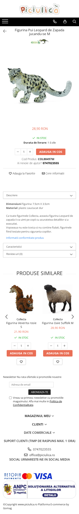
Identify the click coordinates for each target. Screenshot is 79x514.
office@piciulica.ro (42, 455)
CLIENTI (38, 424)
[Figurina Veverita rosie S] (21, 299)
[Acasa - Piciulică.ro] (39, 9)
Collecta (21, 319)
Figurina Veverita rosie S (21, 325)
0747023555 (41, 449)
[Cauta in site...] (74, 22)
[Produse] (5, 23)
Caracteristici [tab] (14, 246)
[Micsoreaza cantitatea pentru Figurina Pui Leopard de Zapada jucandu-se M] (18, 152)
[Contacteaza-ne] (54, 22)
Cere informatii (54, 173)
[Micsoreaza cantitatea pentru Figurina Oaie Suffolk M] (51, 346)
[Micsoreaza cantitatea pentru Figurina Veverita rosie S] (15, 346)
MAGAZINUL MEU (38, 416)
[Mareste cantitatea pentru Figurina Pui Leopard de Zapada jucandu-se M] (30, 152)
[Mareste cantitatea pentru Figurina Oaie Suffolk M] (64, 346)
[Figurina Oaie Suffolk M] (58, 299)
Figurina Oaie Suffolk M (58, 323)
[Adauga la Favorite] (21, 362)
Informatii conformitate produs (25, 238)
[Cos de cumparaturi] (65, 22)
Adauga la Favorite (23, 173)
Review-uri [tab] (14, 254)
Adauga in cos (50, 152)
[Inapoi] (3, 31)
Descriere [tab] (11, 195)
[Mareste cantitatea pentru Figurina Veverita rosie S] (28, 346)
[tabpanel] (39, 86)
